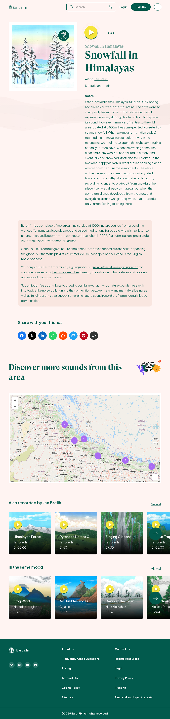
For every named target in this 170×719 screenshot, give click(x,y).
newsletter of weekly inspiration (115, 267)
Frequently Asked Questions (84, 659)
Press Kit (124, 688)
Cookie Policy (74, 688)
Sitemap (71, 697)
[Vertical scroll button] (155, 533)
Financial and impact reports (137, 697)
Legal (122, 668)
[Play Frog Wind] (18, 589)
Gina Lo (65, 607)
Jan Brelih (101, 79)
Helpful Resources (130, 659)
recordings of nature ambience (63, 249)
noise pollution (52, 290)
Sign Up (141, 7)
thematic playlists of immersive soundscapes (73, 254)
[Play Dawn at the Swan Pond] (110, 589)
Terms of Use (74, 678)
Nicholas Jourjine (25, 607)
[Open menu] (157, 7)
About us (71, 649)
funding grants (41, 295)
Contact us (126, 649)
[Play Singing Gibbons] (110, 525)
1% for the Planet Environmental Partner (48, 241)
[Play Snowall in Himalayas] (91, 33)
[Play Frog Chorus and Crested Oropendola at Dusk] (156, 589)
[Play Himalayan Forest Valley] (18, 525)
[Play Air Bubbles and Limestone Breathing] (64, 589)
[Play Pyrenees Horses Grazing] (64, 525)
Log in (124, 7)
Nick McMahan (116, 607)
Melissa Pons (161, 607)
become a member (65, 272)
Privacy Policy (128, 678)
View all (156, 504)
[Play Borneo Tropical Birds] (156, 525)
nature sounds (111, 225)
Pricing (70, 668)
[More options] (111, 32)
